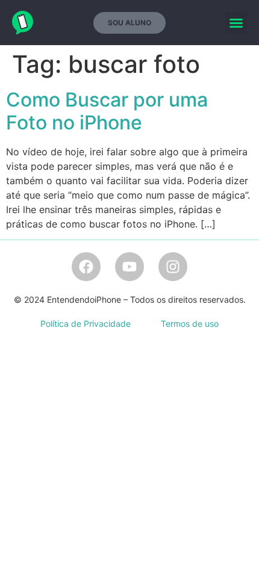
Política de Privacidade (85, 323)
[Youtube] (129, 266)
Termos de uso (190, 323)
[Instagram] (172, 266)
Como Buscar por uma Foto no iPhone (107, 111)
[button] (236, 23)
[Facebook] (86, 266)
